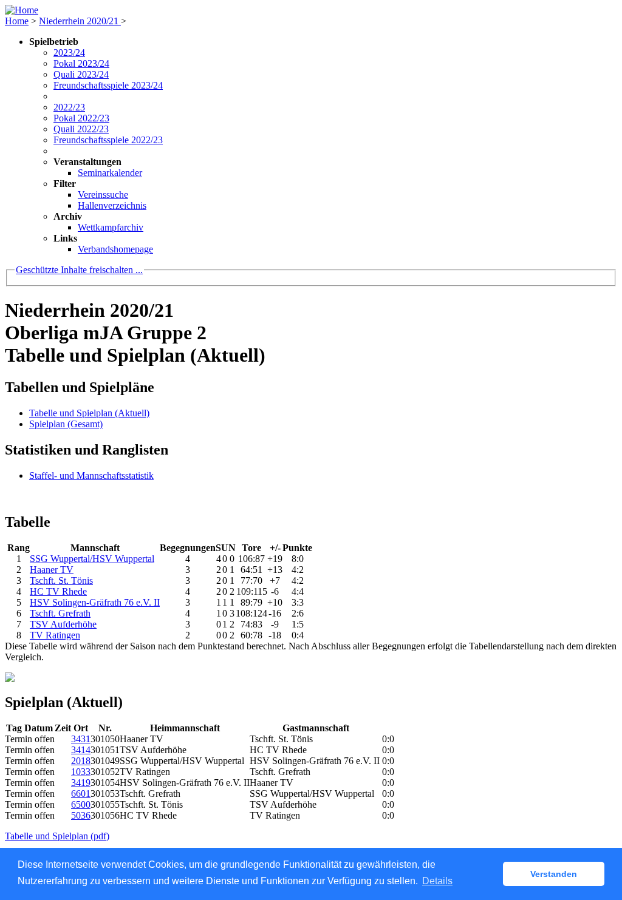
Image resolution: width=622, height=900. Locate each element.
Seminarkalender (110, 172)
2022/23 (69, 107)
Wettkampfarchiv (110, 227)
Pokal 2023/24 (81, 63)
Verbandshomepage (115, 249)
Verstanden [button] (553, 874)
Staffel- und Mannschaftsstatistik (91, 475)
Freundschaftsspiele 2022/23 (108, 140)
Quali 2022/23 (81, 129)
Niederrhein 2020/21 (80, 21)
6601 (81, 793)
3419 (81, 782)
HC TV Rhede (58, 591)
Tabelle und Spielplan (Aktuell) (89, 413)
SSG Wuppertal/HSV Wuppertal (92, 558)
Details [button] (437, 881)
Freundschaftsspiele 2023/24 (108, 85)
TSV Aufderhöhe (63, 624)
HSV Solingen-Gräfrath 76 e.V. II (95, 602)
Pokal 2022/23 (81, 118)
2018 (81, 761)
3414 (81, 750)
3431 (81, 739)
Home (17, 21)
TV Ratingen (55, 635)
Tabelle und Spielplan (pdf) (57, 836)
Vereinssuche (103, 194)
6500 (81, 804)
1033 (81, 771)
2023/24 (69, 52)
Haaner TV (51, 569)
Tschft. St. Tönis (61, 580)
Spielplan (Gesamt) (66, 424)
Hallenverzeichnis (112, 205)
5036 (81, 815)
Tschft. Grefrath (60, 613)
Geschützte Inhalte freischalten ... (79, 270)
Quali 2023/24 (81, 74)
